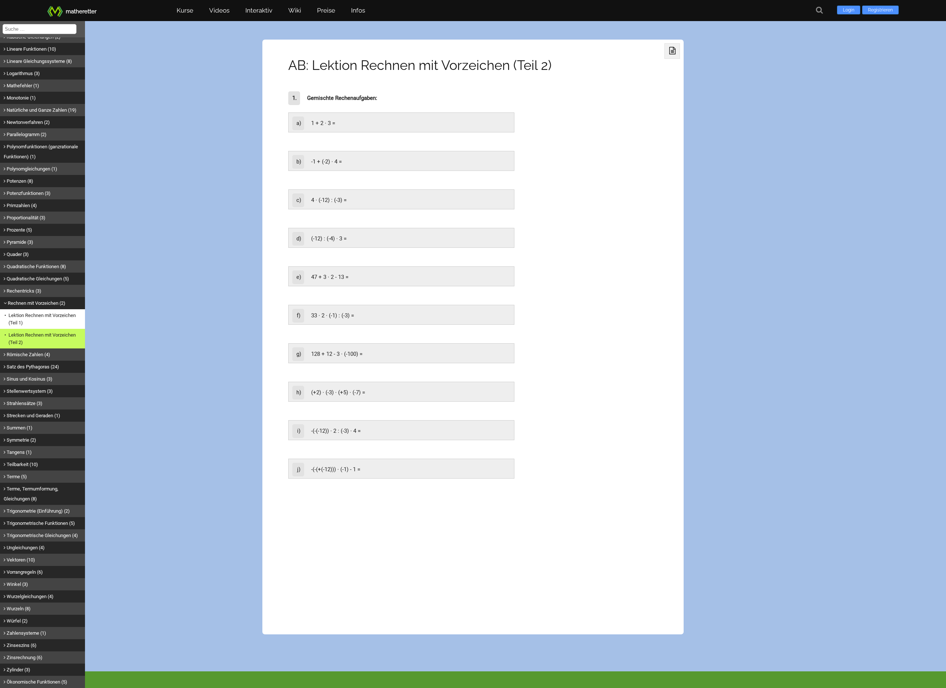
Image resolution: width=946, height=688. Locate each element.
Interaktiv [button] (258, 10)
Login (848, 10)
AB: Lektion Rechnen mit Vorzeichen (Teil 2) (420, 65)
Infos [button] (358, 10)
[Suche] (819, 10)
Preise (326, 10)
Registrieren (880, 10)
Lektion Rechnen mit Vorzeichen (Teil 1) (42, 319)
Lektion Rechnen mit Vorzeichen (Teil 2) (42, 338)
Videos (219, 10)
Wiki (294, 10)
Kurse (185, 10)
